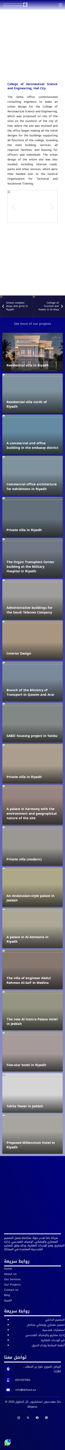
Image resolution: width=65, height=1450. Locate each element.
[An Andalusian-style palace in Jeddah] (32, 887)
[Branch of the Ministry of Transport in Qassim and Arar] (32, 681)
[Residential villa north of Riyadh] (32, 393)
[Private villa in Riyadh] (32, 517)
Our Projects (12, 1284)
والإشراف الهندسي (45, 1335)
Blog (7, 1295)
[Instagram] (18, 1417)
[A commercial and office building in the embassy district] (32, 434)
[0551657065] (9, 1380)
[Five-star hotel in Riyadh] (32, 1052)
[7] (15, 5)
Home (8, 1268)
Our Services (12, 1279)
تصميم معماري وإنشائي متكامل (46, 1324)
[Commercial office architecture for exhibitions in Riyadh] (32, 475)
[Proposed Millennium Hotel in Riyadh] (32, 1134)
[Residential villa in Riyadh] (32, 352)
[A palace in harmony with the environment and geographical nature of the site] (32, 805)
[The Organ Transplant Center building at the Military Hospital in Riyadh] (32, 558)
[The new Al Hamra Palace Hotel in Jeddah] (32, 1010)
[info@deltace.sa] (9, 1390)
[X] (27, 1417)
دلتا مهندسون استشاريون (45, 1401)
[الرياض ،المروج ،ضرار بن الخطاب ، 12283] (9, 1369)
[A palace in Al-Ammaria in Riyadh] (32, 928)
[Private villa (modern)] (32, 846)
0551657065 (22, 1379)
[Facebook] (37, 1417)
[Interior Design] (32, 640)
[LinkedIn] (46, 1417)
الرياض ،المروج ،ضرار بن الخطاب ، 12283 (42, 1369)
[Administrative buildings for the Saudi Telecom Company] (32, 599)
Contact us (11, 1289)
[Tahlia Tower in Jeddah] (32, 1093)
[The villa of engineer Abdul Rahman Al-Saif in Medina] (32, 969)
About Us (10, 1274)
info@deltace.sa (25, 1389)
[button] (61, 5)
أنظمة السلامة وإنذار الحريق (48, 1345)
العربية (8, 1300)
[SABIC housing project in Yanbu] (32, 722)
